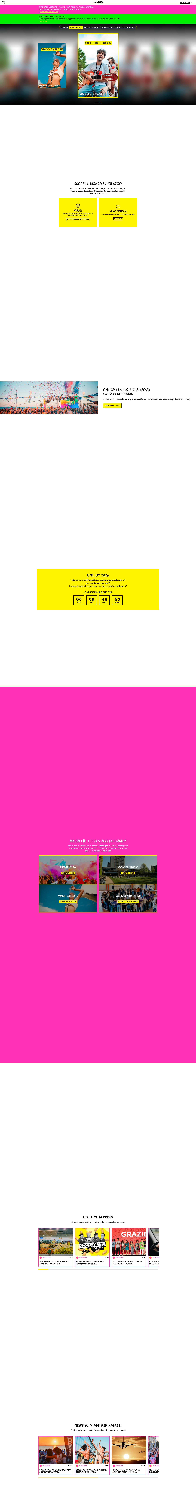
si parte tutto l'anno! (68, 838)
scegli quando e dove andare (78, 156)
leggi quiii (118, 155)
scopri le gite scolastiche (128, 838)
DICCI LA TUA (43, 21)
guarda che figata (112, 342)
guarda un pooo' (68, 809)
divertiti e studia (128, 809)
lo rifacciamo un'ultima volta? (49, 12)
